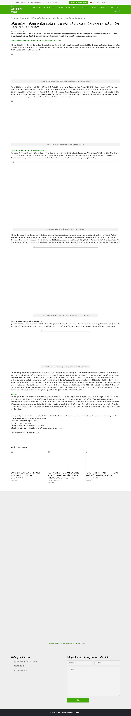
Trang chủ (14, 18)
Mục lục (36, 432)
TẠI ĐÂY (29, 432)
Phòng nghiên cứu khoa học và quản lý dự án (46, 18)
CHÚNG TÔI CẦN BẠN (99, 7)
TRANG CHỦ (36, 7)
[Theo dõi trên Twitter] (115, 2)
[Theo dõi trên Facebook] (108, 2)
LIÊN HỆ (117, 11)
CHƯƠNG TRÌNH (64, 7)
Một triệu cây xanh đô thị (78, 2)
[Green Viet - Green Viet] (17, 9)
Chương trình (24, 18)
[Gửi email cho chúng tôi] (118, 2)
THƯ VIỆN (114, 7)
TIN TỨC (75, 7)
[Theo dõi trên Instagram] (111, 2)
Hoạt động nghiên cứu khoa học (75, 18)
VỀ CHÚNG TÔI (48, 7)
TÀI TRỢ (84, 7)
